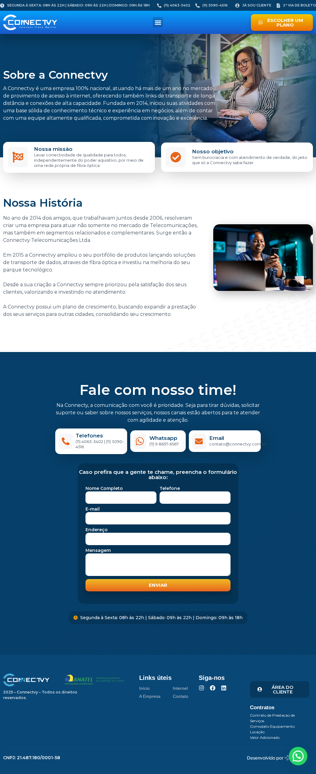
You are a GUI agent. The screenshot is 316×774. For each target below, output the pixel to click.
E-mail (92, 509)
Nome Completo (104, 488)
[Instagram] (201, 688)
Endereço (96, 530)
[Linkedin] (224, 688)
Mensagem (98, 550)
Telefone (170, 488)
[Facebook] (212, 688)
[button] (158, 22)
